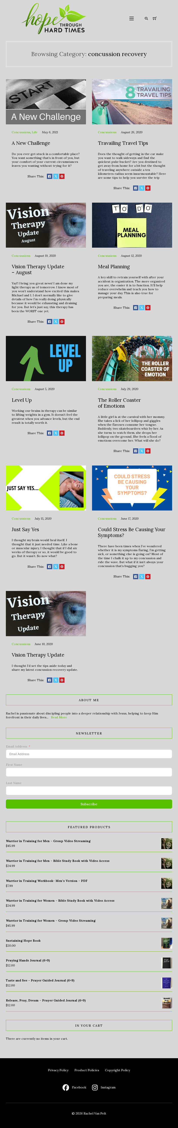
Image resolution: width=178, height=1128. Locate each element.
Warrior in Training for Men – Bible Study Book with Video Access (57, 861)
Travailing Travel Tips (123, 143)
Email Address (16, 746)
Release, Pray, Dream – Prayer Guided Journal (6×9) (46, 1000)
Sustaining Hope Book (23, 941)
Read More (59, 717)
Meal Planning (114, 266)
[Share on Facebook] (49, 176)
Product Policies (86, 1070)
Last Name (13, 783)
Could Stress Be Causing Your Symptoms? (131, 532)
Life (35, 132)
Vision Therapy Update (38, 655)
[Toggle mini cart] (155, 18)
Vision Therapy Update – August (38, 269)
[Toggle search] (146, 18)
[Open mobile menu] (131, 18)
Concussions (21, 132)
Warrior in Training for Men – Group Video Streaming (48, 841)
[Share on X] (55, 176)
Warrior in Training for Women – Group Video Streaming (51, 921)
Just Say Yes (25, 529)
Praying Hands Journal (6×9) (28, 960)
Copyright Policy (117, 1070)
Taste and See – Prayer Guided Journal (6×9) (40, 980)
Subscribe (89, 804)
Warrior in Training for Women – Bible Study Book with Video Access (60, 901)
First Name (14, 765)
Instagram (108, 1087)
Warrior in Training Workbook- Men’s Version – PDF (46, 881)
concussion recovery (117, 54)
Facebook (79, 1087)
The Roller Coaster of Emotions (119, 403)
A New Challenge (31, 143)
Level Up (22, 400)
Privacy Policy (58, 1070)
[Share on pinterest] (61, 176)
